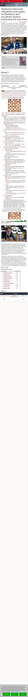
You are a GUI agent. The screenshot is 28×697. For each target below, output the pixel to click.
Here (14, 689)
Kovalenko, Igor (7, 279)
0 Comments (24, 21)
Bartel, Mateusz (7, 281)
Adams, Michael (7, 288)
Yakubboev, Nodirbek (8, 273)
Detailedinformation (6, 694)
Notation (14, 295)
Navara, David (6, 274)
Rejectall (15, 694)
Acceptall (23, 694)
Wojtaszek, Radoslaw (8, 278)
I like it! (20, 21)
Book (5, 295)
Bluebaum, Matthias (8, 276)
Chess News (10, 5)
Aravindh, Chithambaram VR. (9, 283)
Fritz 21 (4, 57)
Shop (2, 1)
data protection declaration (15, 691)
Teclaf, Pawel (6, 286)
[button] (8, 1)
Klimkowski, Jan (7, 284)
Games (23, 295)
